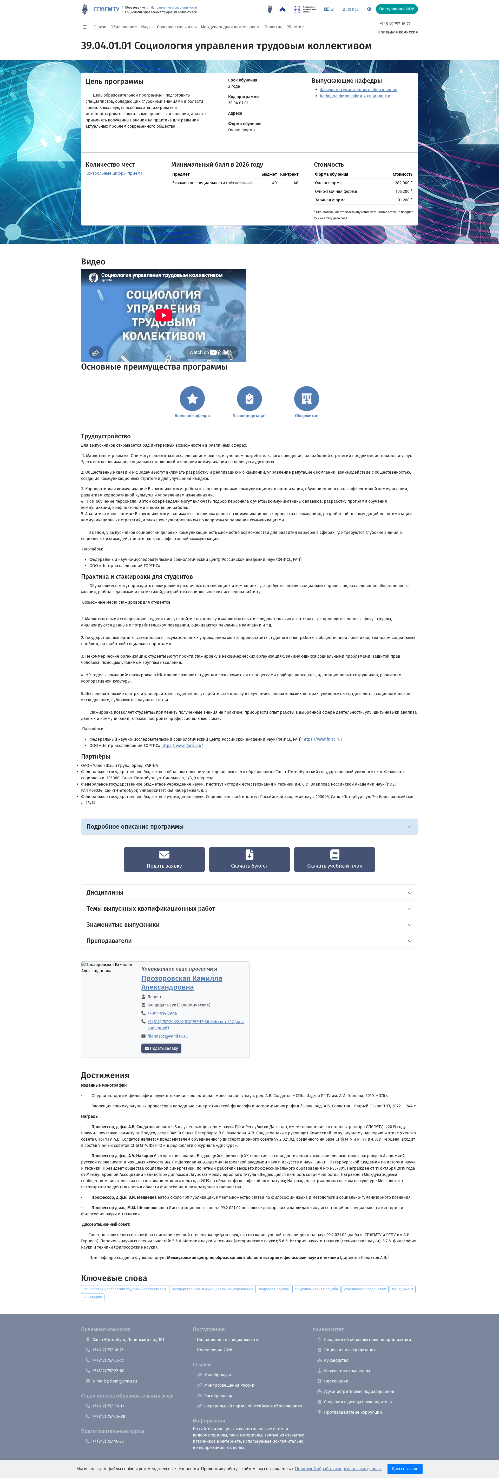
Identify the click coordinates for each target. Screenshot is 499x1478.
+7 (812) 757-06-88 (109, 1416)
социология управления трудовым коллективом (124, 1289)
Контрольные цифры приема (114, 173)
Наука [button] (147, 26)
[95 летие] (270, 9)
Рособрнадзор (218, 1395)
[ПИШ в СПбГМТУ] (305, 9)
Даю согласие (405, 1469)
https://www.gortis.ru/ (182, 745)
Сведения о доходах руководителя (358, 1401)
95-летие (295, 26)
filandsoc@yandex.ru (168, 1036)
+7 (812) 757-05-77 (108, 1360)
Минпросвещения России (229, 1385)
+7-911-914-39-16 (162, 1013)
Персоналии (336, 1381)
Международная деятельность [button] (230, 26)
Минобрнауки (217, 1374)
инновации (92, 1297)
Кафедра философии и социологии (355, 95)
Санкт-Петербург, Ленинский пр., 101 (128, 1339)
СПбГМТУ (106, 9)
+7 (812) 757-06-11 (108, 1406)
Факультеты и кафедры (347, 1370)
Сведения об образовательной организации (367, 1339)
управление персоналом (365, 1289)
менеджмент (402, 1289)
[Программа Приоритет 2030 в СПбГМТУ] (282, 9)
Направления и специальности (174, 7)
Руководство (336, 1360)
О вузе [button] (100, 26)
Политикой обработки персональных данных (338, 1469)
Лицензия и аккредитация (350, 1349)
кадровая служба (274, 1289)
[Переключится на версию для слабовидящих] (369, 9)
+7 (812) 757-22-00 (108, 1370)
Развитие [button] (273, 26)
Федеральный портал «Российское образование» (253, 1406)
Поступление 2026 (214, 1349)
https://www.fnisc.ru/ (323, 739)
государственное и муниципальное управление (212, 1289)
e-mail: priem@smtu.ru (115, 1381)
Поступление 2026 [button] (397, 8)
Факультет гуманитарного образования (358, 89)
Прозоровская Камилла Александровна (181, 982)
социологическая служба (316, 1289)
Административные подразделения (359, 1391)
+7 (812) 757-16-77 (395, 23)
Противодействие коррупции (353, 1412)
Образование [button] (123, 26)
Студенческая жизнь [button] (177, 26)
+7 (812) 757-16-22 (108, 1441)
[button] (86, 27)
